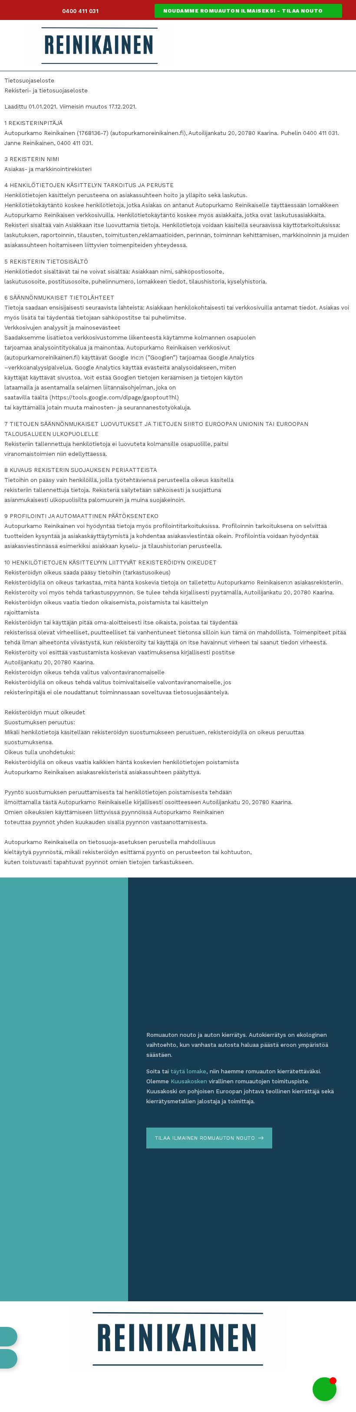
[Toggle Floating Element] (324, 1389)
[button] (266, 43)
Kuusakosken (189, 1081)
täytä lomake (188, 1071)
